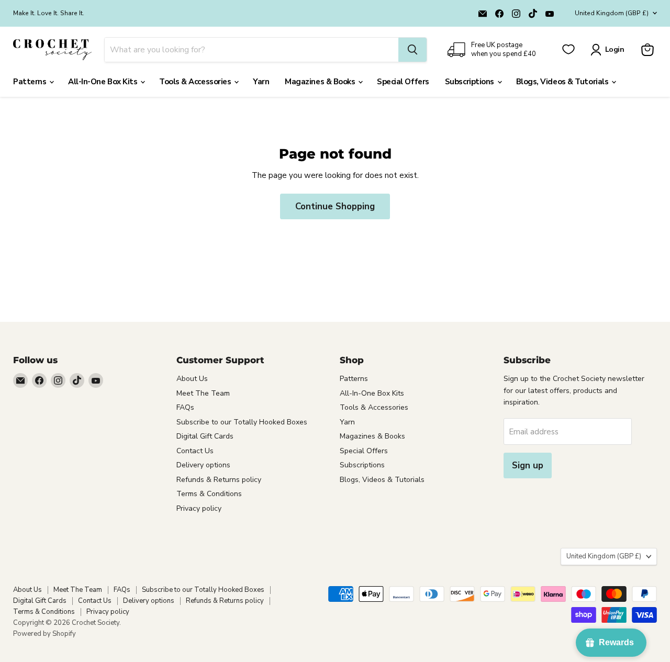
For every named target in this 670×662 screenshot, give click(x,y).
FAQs (185, 407)
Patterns (30, 81)
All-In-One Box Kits (103, 81)
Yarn (261, 81)
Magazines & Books (321, 81)
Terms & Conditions (209, 494)
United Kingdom (612, 13)
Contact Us (195, 451)
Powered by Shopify (44, 633)
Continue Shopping (335, 206)
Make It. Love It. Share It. (48, 13)
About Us (192, 379)
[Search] (412, 50)
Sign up (527, 465)
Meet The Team (203, 393)
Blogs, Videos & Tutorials (563, 81)
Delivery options (203, 465)
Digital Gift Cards (204, 436)
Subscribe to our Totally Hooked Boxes (241, 422)
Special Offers (403, 81)
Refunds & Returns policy (218, 480)
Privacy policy (198, 508)
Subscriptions (470, 81)
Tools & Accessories (196, 81)
